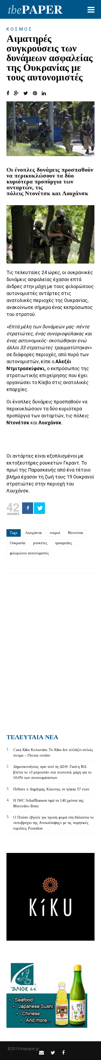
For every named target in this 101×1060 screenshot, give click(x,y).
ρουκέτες (40, 543)
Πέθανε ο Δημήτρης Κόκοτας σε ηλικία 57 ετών (51, 789)
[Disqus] (50, 651)
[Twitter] (39, 508)
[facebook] (63, 1052)
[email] (41, 1052)
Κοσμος (19, 29)
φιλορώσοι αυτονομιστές (29, 553)
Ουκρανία (17, 543)
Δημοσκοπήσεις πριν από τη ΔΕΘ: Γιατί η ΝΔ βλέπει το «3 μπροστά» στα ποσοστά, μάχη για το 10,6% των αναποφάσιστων (52, 772)
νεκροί (55, 533)
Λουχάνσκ (33, 533)
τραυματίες (63, 543)
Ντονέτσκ (75, 533)
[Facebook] (27, 508)
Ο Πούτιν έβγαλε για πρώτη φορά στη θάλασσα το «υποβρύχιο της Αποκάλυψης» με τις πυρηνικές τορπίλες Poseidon (53, 822)
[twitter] (53, 1052)
